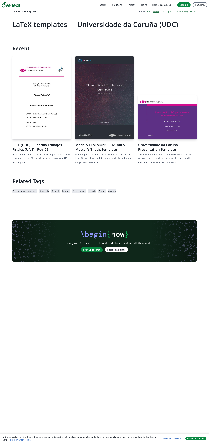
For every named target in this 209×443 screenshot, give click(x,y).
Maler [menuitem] (132, 4)
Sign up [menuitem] (184, 4)
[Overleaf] (11, 5)
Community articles (186, 11)
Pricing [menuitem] (143, 4)
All (148, 11)
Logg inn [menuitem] (200, 4)
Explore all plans (116, 249)
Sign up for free (91, 249)
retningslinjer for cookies (19, 439)
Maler (156, 11)
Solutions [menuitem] (117, 4)
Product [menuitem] (101, 4)
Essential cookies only (173, 438)
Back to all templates (24, 11)
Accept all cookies (195, 438)
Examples (167, 11)
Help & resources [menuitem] (161, 4)
